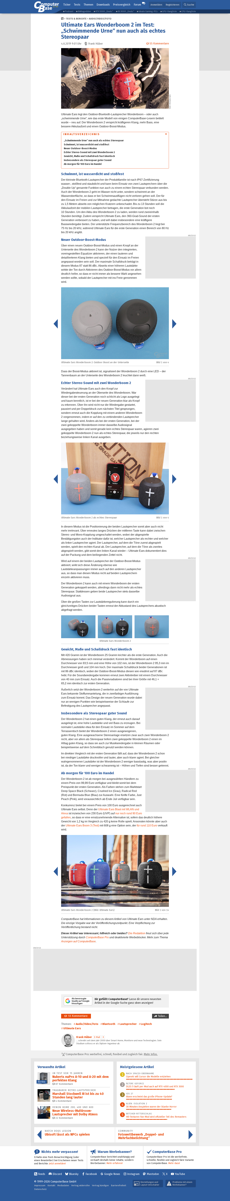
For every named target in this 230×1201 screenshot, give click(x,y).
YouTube (180, 1174)
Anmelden (156, 4)
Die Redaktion (136, 933)
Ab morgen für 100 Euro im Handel (83, 164)
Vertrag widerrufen (80, 1185)
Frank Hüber (84, 1037)
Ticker (67, 4)
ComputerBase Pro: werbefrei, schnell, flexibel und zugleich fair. (111, 1054)
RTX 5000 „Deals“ (104, 11)
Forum (137, 4)
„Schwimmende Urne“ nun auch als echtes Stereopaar (94, 140)
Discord (57, 1174)
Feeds (41, 1174)
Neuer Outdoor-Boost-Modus (80, 148)
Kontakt (51, 1185)
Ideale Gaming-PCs (148, 11)
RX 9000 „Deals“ (126, 11)
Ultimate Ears (72, 1028)
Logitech (146, 1024)
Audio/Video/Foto (100, 18)
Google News (112, 1174)
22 (64, 1118)
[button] (189, 5)
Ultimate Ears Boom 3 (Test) (82, 825)
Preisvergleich (121, 4)
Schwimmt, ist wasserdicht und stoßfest (86, 144)
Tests (77, 4)
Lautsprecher (128, 1024)
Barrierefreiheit (118, 1185)
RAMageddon (84, 11)
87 (64, 1084)
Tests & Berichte (76, 18)
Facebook (91, 1174)
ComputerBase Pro (97, 937)
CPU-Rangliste (188, 11)
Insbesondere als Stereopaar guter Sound (87, 160)
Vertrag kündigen (100, 1185)
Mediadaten (63, 1185)
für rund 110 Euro (147, 825)
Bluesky (73, 1174)
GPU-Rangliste (169, 11)
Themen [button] (88, 4)
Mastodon (153, 1174)
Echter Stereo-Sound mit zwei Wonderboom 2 (89, 152)
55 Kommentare (77, 1015)
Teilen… (162, 1016)
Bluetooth (108, 1024)
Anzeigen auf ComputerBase (78, 941)
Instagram (133, 1174)
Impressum (39, 1185)
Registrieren (172, 4)
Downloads (103, 4)
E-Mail (97, 1037)
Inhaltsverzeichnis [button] (81, 134)
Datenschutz (40, 1189)
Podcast (69, 11)
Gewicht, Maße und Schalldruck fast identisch (89, 156)
